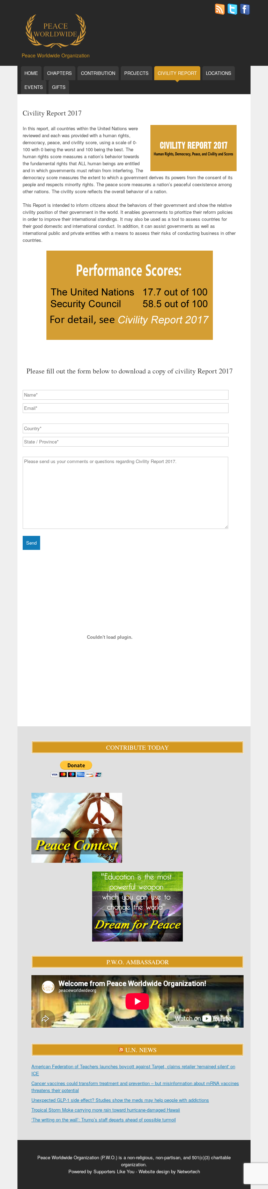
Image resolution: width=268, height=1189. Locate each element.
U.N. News (141, 1049)
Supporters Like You (114, 1171)
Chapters (59, 73)
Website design (154, 1171)
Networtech (188, 1171)
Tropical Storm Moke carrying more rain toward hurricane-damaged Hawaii (105, 1109)
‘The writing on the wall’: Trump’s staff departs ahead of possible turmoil (103, 1119)
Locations (218, 73)
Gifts (59, 87)
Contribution (98, 73)
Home (31, 73)
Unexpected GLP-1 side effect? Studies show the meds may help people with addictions (120, 1100)
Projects (136, 73)
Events (33, 87)
